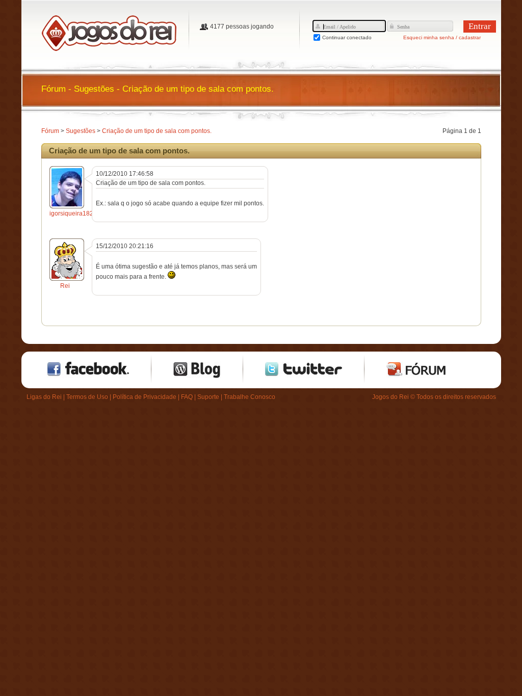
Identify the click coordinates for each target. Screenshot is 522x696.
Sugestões (80, 131)
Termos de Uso (87, 396)
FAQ (187, 396)
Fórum (50, 131)
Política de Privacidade (144, 396)
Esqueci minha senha (428, 37)
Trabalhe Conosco (249, 396)
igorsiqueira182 (71, 213)
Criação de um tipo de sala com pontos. (157, 131)
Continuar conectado (347, 37)
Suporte (208, 396)
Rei (65, 285)
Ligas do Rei (44, 396)
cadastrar (470, 37)
